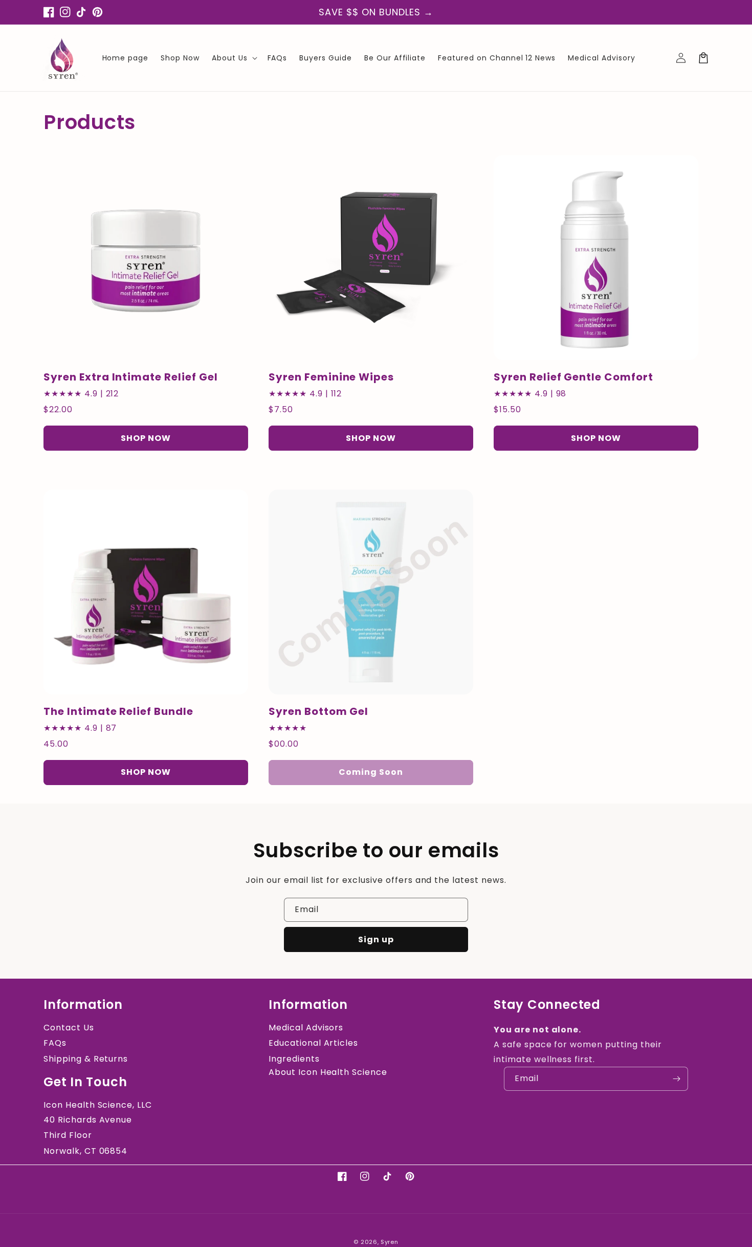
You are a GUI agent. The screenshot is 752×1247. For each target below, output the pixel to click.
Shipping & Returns (85, 1059)
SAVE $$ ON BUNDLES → (376, 12)
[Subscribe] (676, 1079)
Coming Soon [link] (371, 772)
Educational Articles (313, 1043)
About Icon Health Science (328, 1072)
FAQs (55, 1043)
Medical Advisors (306, 1027)
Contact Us (68, 1027)
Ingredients (294, 1059)
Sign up (376, 939)
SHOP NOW (146, 438)
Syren (390, 1242)
